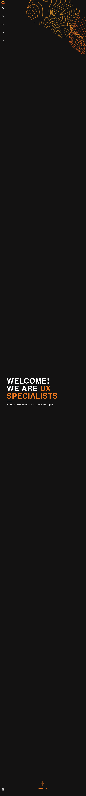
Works (3, 8)
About (3, 33)
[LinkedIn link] (3, 789)
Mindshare (3, 25)
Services (3, 16)
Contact (3, 41)
